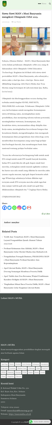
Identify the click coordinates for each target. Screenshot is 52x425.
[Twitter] (9, 208)
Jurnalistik (44, 364)
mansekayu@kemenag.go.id (19, 410)
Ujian (3, 376)
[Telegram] (24, 208)
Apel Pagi (5, 364)
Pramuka (10, 372)
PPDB (4, 372)
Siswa (36, 372)
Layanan (12, 368)
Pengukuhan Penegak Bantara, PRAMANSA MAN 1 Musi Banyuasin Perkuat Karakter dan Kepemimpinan (26, 260)
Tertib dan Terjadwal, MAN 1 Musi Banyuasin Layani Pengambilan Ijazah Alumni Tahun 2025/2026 (24, 240)
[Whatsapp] (14, 208)
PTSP (24, 372)
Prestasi (18, 372)
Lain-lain (5, 368)
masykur (15, 222)
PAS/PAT (45, 368)
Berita (12, 364)
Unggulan (10, 376)
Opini (38, 368)
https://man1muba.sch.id (20, 414)
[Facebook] (4, 208)
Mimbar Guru (21, 368)
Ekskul (18, 364)
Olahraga (31, 368)
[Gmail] (29, 208)
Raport (30, 372)
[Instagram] (19, 208)
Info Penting (26, 364)
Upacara (18, 376)
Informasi (36, 364)
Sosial (42, 372)
